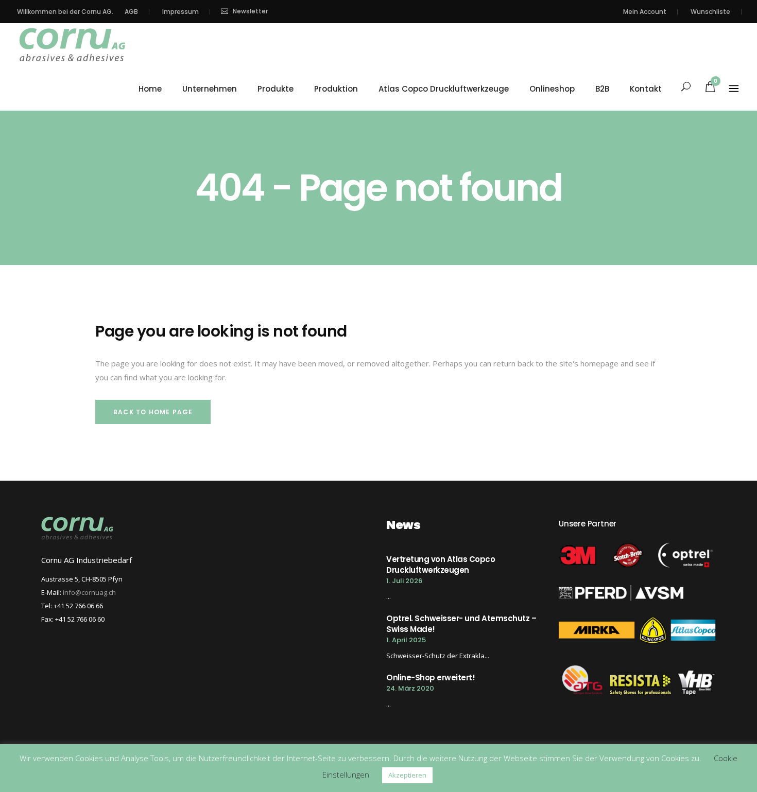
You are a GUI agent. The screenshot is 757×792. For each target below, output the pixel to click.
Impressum (180, 11)
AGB (131, 11)
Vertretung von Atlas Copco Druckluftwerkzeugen (440, 564)
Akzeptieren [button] (407, 775)
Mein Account (644, 11)
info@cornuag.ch (89, 592)
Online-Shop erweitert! (430, 677)
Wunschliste (710, 11)
